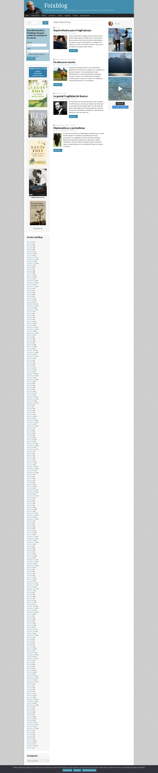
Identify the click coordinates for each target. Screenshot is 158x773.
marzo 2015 (30, 507)
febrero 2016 (30, 486)
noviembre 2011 (31, 585)
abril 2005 (29, 738)
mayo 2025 (30, 271)
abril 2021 (29, 366)
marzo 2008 (30, 670)
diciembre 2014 (31, 513)
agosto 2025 (30, 265)
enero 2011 (30, 604)
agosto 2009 (30, 637)
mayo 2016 (30, 480)
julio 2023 (29, 313)
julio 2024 (29, 290)
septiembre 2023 (31, 309)
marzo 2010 (30, 623)
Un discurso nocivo (64, 62)
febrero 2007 (30, 695)
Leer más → (73, 50)
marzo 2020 (30, 391)
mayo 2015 (30, 503)
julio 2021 (29, 360)
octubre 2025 (30, 261)
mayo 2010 (30, 620)
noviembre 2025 (31, 259)
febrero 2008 (30, 672)
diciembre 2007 (31, 676)
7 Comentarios (73, 33)
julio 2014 (29, 523)
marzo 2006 (30, 716)
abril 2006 (29, 714)
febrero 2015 (30, 509)
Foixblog (55, 5)
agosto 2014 (30, 521)
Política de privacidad (89, 770)
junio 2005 (30, 734)
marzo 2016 (30, 484)
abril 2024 (29, 296)
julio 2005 (29, 732)
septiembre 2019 (31, 403)
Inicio (27, 15)
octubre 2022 (30, 331)
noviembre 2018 (31, 422)
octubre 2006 (30, 703)
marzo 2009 (30, 647)
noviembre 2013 (31, 538)
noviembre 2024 (31, 282)
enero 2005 (30, 744)
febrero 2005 (30, 742)
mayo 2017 (30, 457)
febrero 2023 (30, 323)
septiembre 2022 (31, 333)
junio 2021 (30, 362)
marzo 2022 (30, 344)
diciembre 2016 (31, 466)
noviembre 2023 (31, 306)
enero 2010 (30, 627)
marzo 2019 (30, 414)
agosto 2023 (30, 311)
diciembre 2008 (31, 652)
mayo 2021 (30, 364)
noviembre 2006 (31, 701)
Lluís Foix (57, 33)
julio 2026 (29, 244)
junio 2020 (30, 385)
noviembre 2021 (31, 352)
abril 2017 (29, 459)
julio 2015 (29, 499)
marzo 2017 (30, 461)
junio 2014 (30, 525)
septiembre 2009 (31, 635)
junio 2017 (30, 455)
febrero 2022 (30, 346)
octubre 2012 (30, 563)
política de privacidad (33, 56)
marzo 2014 (30, 530)
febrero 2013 (30, 556)
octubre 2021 (30, 354)
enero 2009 (30, 651)
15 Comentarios (73, 99)
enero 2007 (30, 697)
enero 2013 (30, 558)
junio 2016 (30, 478)
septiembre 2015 (31, 496)
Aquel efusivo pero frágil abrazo (72, 30)
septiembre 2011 (31, 589)
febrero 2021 (30, 370)
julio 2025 (29, 267)
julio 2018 (29, 430)
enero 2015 (30, 511)
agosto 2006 (30, 707)
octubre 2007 (30, 680)
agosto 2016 (30, 474)
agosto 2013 (30, 544)
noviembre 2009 (31, 631)
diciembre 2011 (31, 583)
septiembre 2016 (31, 472)
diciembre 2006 (31, 699)
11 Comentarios (73, 65)
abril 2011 (29, 598)
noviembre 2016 (31, 468)
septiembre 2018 (31, 426)
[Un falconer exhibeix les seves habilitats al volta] (120, 40)
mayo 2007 (30, 689)
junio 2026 (30, 246)
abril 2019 (29, 412)
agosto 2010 (30, 614)
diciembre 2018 (31, 420)
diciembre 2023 (31, 304)
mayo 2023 (30, 317)
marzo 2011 (30, 600)
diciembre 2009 (31, 629)
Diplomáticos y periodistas (69, 127)
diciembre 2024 (31, 280)
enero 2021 (30, 372)
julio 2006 (29, 709)
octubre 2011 (30, 587)
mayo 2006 (30, 713)
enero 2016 (30, 488)
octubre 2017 (30, 447)
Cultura (60, 15)
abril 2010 (29, 621)
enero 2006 (30, 720)
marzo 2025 (30, 275)
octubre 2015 (30, 494)
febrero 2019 (30, 416)
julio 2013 (29, 546)
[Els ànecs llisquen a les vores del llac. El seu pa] (120, 88)
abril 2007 (29, 691)
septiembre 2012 (31, 565)
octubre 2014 (30, 517)
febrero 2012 (30, 579)
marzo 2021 (30, 368)
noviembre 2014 (31, 515)
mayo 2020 (30, 387)
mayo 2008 (30, 666)
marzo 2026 (30, 251)
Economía (52, 15)
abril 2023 (29, 319)
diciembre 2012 (31, 559)
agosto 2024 (30, 288)
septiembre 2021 (31, 356)
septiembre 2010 (31, 612)
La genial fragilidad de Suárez (70, 96)
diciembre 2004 (31, 745)
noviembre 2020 (31, 375)
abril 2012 (29, 575)
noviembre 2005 (31, 724)
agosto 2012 (30, 567)
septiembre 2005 (31, 728)
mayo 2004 (30, 747)
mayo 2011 (30, 596)
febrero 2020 (30, 393)
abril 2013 (29, 552)
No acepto (77, 770)
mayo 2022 (30, 340)
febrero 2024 (30, 300)
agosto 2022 (30, 335)
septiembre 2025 (31, 263)
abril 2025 (29, 273)
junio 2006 (30, 711)
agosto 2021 (30, 358)
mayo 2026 (30, 247)
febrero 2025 (30, 277)
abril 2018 (29, 435)
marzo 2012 (30, 577)
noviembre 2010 (31, 608)
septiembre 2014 (31, 519)
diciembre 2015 (31, 490)
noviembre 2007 (31, 678)
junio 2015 (30, 501)
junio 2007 (30, 687)
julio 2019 (29, 406)
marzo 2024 (30, 298)
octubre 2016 (30, 470)
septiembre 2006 (31, 705)
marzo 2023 (30, 321)
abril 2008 (29, 668)
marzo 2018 (30, 437)
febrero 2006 (30, 718)
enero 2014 (30, 534)
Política (44, 15)
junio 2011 (30, 594)
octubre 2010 (30, 610)
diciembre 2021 (31, 350)
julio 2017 (29, 453)
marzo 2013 (30, 554)
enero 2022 (30, 348)
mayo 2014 (30, 527)
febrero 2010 (30, 625)
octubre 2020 (30, 377)
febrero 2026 (30, 253)
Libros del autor (84, 15)
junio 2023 (30, 315)
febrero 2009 (30, 649)
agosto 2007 (30, 683)
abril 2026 (29, 249)
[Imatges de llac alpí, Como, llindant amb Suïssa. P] (120, 64)
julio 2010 (29, 616)
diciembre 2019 (31, 397)
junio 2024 (30, 292)
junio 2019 (30, 408)
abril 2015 (29, 505)
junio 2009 (30, 641)
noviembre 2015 (31, 492)
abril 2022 (29, 342)
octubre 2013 (30, 540)
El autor (75, 15)
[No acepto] (156, 769)
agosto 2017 (30, 451)
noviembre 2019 (31, 399)
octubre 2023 (30, 308)
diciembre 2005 (31, 722)
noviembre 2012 (31, 561)
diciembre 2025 (31, 257)
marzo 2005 (30, 740)
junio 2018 (30, 432)
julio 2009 (29, 639)
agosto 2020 (30, 381)
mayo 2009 (30, 643)
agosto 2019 (30, 404)
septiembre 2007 (31, 682)
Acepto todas (67, 770)
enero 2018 (30, 441)
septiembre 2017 (31, 449)
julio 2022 (29, 337)
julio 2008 (29, 662)
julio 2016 (29, 476)
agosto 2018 (30, 428)
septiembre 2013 (31, 542)
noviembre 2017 (31, 445)
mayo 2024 (30, 294)
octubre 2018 (30, 424)
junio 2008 (30, 664)
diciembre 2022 (31, 327)
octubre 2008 (30, 656)
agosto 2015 (30, 497)
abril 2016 (29, 482)
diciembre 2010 (31, 606)
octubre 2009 (30, 633)
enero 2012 (30, 581)
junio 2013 (30, 548)
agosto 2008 (30, 660)
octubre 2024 (30, 284)
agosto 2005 (30, 730)
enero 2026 (30, 255)
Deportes (67, 15)
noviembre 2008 (31, 654)
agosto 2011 (30, 590)
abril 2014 (29, 528)
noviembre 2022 (31, 329)
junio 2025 (30, 269)
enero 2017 (30, 465)
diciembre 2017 (31, 443)
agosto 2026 (30, 242)
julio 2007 (29, 685)
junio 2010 (30, 618)
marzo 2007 (30, 693)
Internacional (35, 15)
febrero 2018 (30, 439)
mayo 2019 (30, 410)
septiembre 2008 (31, 658)
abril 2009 (29, 645)
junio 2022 (30, 339)
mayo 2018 (30, 434)
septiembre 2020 (31, 379)
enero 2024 (30, 302)
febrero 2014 (30, 532)
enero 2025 (30, 278)
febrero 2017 (30, 463)
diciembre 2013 (31, 536)
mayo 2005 (30, 736)
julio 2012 (29, 569)
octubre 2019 (30, 401)
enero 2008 (30, 674)
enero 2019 (30, 418)
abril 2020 (29, 389)
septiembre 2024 (31, 286)
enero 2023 (30, 325)
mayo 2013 (30, 550)
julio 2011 (29, 592)
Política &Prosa (38, 228)
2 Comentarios (73, 130)
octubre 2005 (30, 726)
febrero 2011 (30, 602)
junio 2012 (30, 571)
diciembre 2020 (31, 373)
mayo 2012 (30, 573)
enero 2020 (30, 395)
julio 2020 (29, 383)
